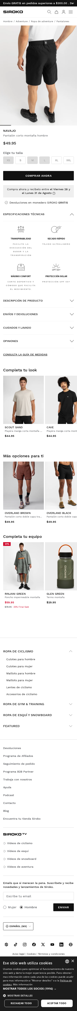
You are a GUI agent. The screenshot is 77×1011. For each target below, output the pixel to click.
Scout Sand (14, 427)
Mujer (12, 907)
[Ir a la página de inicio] (13, 12)
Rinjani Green (15, 593)
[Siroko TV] (6, 944)
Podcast (8, 795)
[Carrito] (56, 12)
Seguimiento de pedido (19, 763)
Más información (23, 984)
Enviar (63, 907)
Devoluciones (12, 748)
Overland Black (59, 513)
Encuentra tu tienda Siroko (21, 818)
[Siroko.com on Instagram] (25, 944)
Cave (50, 427)
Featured (11, 726)
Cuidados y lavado (17, 327)
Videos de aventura (20, 866)
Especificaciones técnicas (23, 214)
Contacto (9, 803)
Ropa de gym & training (23, 704)
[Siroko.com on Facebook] (34, 944)
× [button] (72, 961)
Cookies (31, 954)
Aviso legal (18, 954)
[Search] (49, 12)
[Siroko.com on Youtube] (52, 944)
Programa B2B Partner (18, 771)
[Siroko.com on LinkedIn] (61, 944)
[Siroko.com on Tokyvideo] (71, 944)
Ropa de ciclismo (18, 651)
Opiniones (10, 341)
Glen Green (55, 593)
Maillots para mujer (19, 680)
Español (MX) (18, 926)
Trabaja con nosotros (17, 779)
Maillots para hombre (20, 673)
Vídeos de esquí (18, 851)
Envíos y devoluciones (20, 314)
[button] (38, 988)
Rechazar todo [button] (21, 1003)
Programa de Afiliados (18, 755)
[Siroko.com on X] (43, 944)
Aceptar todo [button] (57, 1003)
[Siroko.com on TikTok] (15, 944)
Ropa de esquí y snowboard (27, 715)
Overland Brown (18, 513)
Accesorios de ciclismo (21, 694)
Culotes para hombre (20, 659)
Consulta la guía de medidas (25, 354)
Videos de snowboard (21, 858)
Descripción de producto (23, 300)
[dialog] (38, 983)
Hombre (30, 907)
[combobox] (67, 961)
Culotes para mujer (19, 666)
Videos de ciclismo (19, 843)
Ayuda (7, 787)
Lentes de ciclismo (19, 687)
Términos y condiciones (51, 954)
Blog (6, 810)
